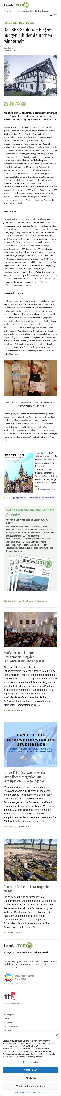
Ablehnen (30, 1078)
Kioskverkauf (8, 1023)
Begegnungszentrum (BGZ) (19, 498)
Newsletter (7, 1030)
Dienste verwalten (30, 1062)
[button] (56, 1035)
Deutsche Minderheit (34, 498)
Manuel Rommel (8, 48)
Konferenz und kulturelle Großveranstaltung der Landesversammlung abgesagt (24, 657)
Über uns (6, 1011)
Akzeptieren (30, 1069)
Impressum (42, 1092)
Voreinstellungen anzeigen (30, 1086)
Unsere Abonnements (11, 1026)
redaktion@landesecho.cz (45, 489)
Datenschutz (20, 1092)
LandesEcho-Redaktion (12, 827)
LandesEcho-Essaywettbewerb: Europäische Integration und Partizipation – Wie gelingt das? (24, 777)
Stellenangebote (9, 1015)
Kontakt (6, 1019)
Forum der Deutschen (19, 22)
